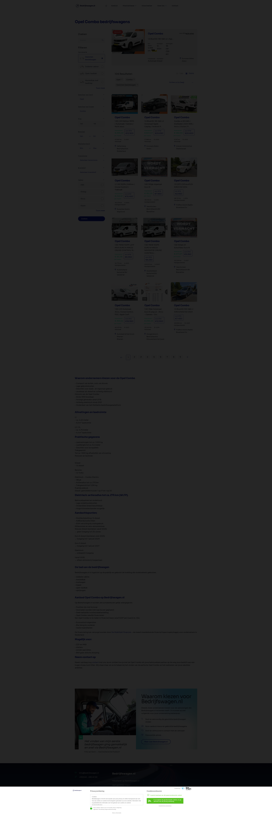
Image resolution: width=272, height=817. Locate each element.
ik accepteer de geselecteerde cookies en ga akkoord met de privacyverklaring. (164, 800)
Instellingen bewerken (165, 806)
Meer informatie (116, 813)
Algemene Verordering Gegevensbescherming (104, 809)
